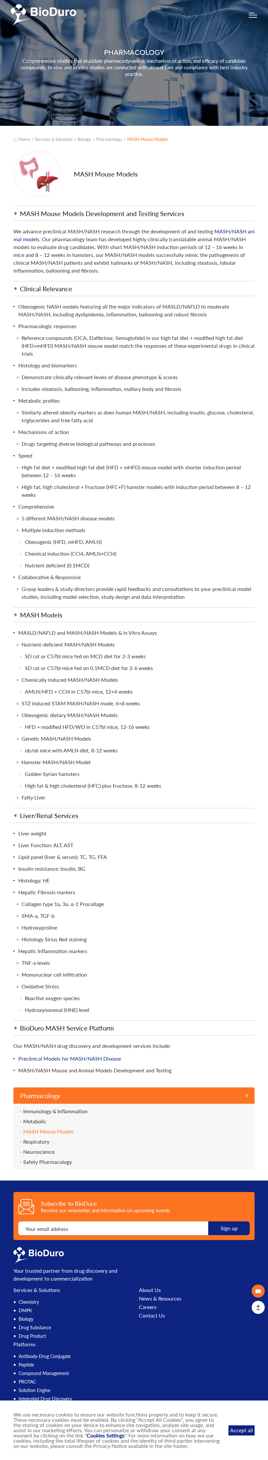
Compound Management (44, 1373)
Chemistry (29, 1302)
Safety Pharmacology (47, 1162)
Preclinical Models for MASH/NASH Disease (69, 1058)
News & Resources (160, 1298)
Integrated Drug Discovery (45, 1398)
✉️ (258, 1291)
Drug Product (32, 1336)
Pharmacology (109, 139)
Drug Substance (35, 1327)
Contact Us (152, 1315)
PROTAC (27, 1381)
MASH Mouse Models (147, 139)
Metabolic (34, 1121)
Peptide (26, 1365)
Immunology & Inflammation (55, 1111)
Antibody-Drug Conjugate (45, 1356)
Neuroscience (39, 1151)
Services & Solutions (54, 139)
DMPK (25, 1310)
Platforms (24, 1344)
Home (24, 139)
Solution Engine (34, 1390)
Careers (148, 1307)
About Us (150, 1290)
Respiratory (36, 1141)
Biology (84, 139)
